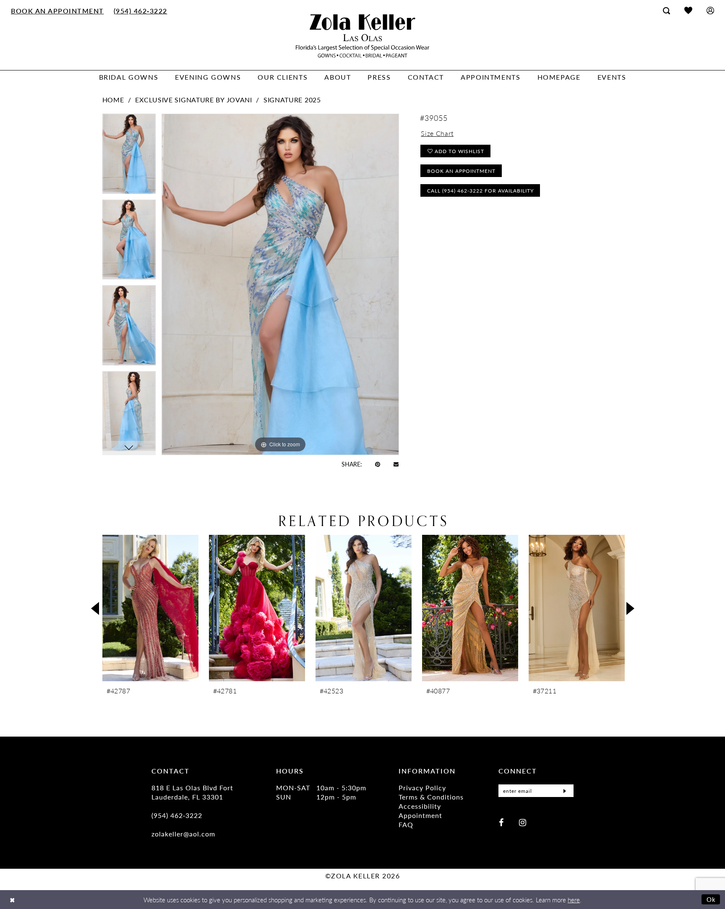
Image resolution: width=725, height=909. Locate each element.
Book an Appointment (461, 171)
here (574, 899)
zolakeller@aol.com (183, 834)
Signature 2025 (292, 99)
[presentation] (150, 608)
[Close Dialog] (12, 899)
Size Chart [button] (437, 133)
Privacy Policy (422, 787)
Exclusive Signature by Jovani (193, 99)
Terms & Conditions (431, 797)
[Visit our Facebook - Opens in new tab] (501, 822)
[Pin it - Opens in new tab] (378, 464)
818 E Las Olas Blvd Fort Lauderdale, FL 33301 (192, 792)
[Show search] (666, 10)
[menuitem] (57, 10)
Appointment (420, 815)
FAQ (406, 824)
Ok (711, 899)
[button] (710, 10)
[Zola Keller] (362, 35)
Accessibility (420, 806)
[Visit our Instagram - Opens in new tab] (523, 822)
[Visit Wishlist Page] (688, 10)
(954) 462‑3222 (176, 815)
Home (113, 99)
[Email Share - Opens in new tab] (396, 463)
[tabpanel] (129, 157)
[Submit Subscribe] (565, 790)
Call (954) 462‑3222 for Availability (480, 190)
